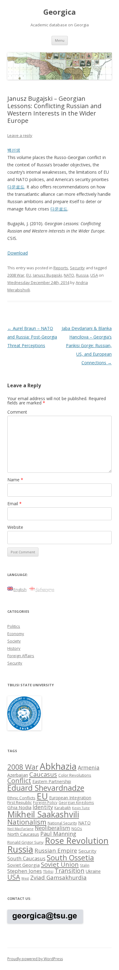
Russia (82, 275)
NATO (69, 275)
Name (15, 480)
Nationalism (26, 822)
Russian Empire (55, 850)
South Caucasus (26, 858)
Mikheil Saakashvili (43, 814)
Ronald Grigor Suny (25, 842)
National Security (62, 822)
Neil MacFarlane (20, 829)
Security (77, 268)
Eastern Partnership (51, 781)
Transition (70, 870)
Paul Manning (58, 833)
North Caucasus (23, 834)
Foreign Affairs (20, 655)
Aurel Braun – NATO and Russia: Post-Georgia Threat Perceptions (32, 336)
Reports (60, 268)
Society (14, 641)
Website (15, 527)
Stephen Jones (24, 870)
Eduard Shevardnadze (45, 787)
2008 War (15, 275)
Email (14, 503)
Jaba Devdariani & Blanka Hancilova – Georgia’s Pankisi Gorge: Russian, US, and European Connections (87, 345)
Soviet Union (60, 864)
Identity (43, 807)
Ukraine (93, 871)
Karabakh (62, 807)
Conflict (19, 780)
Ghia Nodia (19, 807)
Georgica (59, 12)
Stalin (84, 865)
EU (28, 275)
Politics (13, 626)
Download (17, 253)
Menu (59, 40)
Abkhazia (58, 766)
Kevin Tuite (81, 808)
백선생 (13, 150)
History (13, 648)
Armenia (88, 767)
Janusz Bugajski (47, 275)
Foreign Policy (45, 802)
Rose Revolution (77, 840)
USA (94, 275)
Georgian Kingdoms (76, 802)
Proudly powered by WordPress (35, 958)
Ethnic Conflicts (21, 798)
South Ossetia (70, 857)
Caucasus (43, 774)
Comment (17, 412)
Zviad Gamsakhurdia (58, 877)
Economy (15, 633)
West (25, 878)
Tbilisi (48, 871)
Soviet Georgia (23, 865)
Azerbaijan (17, 775)
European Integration (70, 798)
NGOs (76, 828)
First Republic (19, 802)
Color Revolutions (74, 775)
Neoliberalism (52, 828)
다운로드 (15, 187)
